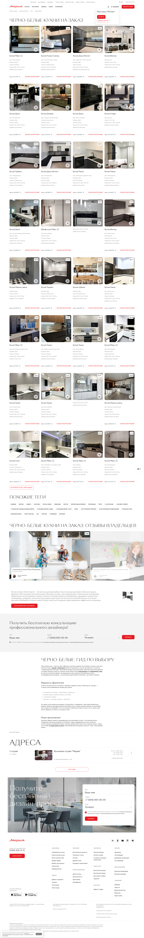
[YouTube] (122, 841)
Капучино (37, 504)
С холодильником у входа (45, 509)
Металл (66, 504)
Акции (51, 6)
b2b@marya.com (100, 907)
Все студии (72, 769)
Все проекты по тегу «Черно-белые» (21, 487)
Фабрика (117, 884)
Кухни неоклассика (58, 858)
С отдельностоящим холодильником (22, 509)
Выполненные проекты (80, 852)
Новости (117, 887)
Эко (38, 514)
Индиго (28, 504)
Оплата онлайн (98, 855)
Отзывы (75, 858)
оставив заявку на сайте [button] (56, 725)
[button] (115, 7)
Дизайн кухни (77, 860)
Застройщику (118, 855)
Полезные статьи (78, 855)
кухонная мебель (40, 904)
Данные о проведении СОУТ (60, 909)
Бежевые (13, 504)
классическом (82, 671)
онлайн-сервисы (90, 2)
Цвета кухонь (77, 874)
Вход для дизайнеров (121, 871)
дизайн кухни (13, 905)
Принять (38, 934)
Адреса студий (98, 889)
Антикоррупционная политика (103, 917)
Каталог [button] (27, 6)
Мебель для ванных (58, 863)
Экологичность (77, 877)
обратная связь (69, 2)
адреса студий (80, 2)
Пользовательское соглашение (104, 910)
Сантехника (55, 885)
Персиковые (92, 504)
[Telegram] (132, 841)
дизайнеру (50, 2)
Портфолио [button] (35, 6)
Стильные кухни (127, 509)
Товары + (54, 875)
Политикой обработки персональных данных (81, 642)
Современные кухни (58, 852)
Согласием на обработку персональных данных (55, 642)
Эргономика (76, 879)
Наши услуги (97, 866)
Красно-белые (47, 504)
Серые (76, 509)
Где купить (97, 885)
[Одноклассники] (118, 841)
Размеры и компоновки (80, 863)
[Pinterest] (128, 841)
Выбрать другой (103, 20)
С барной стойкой (122, 504)
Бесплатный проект (100, 870)
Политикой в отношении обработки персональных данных (15, 934)
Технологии (55, 866)
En (122, 2)
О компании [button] (58, 6)
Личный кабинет (99, 852)
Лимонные (57, 504)
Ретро (100, 504)
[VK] (113, 841)
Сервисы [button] (43, 6)
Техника (54, 882)
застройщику (42, 2)
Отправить (128, 637)
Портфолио (76, 848)
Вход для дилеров (119, 867)
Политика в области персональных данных (106, 913)
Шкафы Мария (56, 860)
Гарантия (96, 878)
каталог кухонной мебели (22, 905)
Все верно (101, 16)
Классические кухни (58, 855)
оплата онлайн (60, 2)
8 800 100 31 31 (130, 2)
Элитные (44, 514)
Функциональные (16, 514)
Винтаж (21, 504)
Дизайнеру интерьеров (121, 858)
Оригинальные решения (78, 504)
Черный (54, 668)
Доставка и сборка (100, 876)
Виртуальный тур (119, 890)
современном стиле (96, 671)
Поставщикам (118, 860)
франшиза (33, 2)
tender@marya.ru (57, 905)
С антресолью (109, 504)
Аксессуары (56, 888)
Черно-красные (29, 514)
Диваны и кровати (57, 879)
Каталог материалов (79, 869)
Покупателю (97, 848)
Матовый (62, 514)
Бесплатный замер (100, 873)
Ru (120, 2)
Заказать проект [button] (128, 6)
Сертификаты (77, 882)
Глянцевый (53, 514)
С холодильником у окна (64, 509)
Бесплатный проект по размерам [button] (24, 605)
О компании (118, 880)
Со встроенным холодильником (109, 509)
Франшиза (117, 852)
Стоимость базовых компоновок (100, 859)
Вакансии (117, 893)
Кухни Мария (55, 848)
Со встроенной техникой (88, 509)
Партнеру (117, 848)
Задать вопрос (17, 856)
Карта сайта (118, 895)
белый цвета (61, 668)
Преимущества (56, 869)
